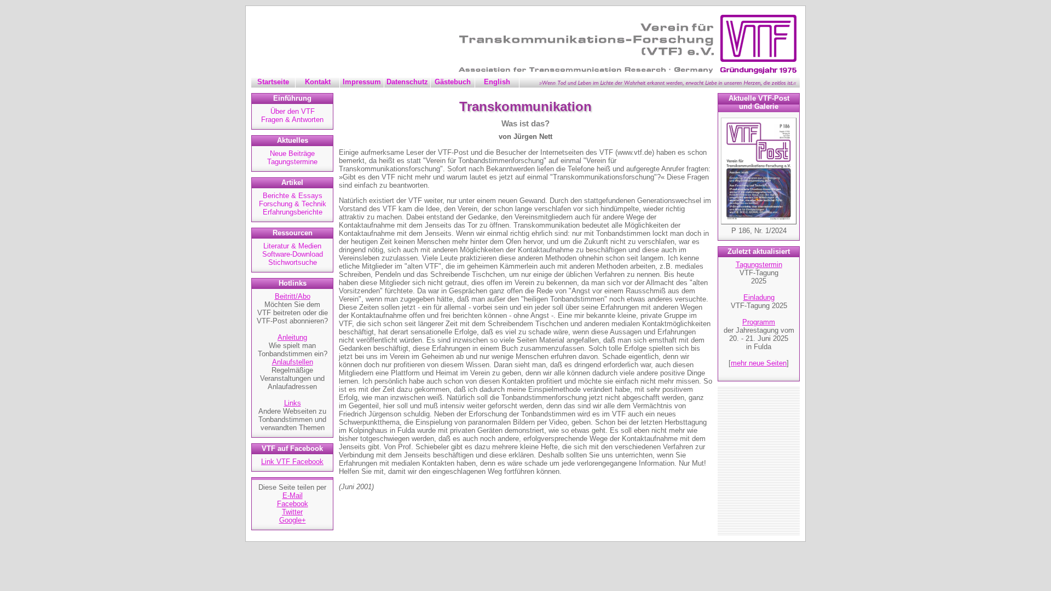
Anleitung (292, 337)
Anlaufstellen (292, 362)
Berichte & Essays (292, 196)
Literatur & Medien (292, 246)
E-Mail (292, 495)
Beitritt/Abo (292, 296)
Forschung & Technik (292, 204)
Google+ (292, 520)
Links (292, 403)
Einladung (759, 297)
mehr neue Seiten (759, 363)
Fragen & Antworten (292, 119)
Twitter (292, 512)
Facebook (292, 504)
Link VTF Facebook (292, 461)
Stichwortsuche (292, 262)
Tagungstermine (292, 162)
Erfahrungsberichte (292, 212)
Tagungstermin (759, 264)
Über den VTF (292, 111)
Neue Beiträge (292, 153)
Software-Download (292, 254)
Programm (758, 322)
